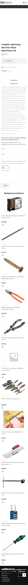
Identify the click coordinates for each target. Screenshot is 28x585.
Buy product (9, 60)
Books (12, 9)
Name (4, 148)
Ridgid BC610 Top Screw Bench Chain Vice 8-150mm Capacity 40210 (23, 43)
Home (4, 9)
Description (14, 80)
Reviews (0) (14, 83)
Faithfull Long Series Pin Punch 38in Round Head (25, 43)
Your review (5, 170)
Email (4, 154)
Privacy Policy (6, 579)
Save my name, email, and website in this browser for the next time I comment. (14, 162)
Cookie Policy (6, 581)
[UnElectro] (6, 2)
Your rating (5, 165)
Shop (8, 9)
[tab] (14, 80)
